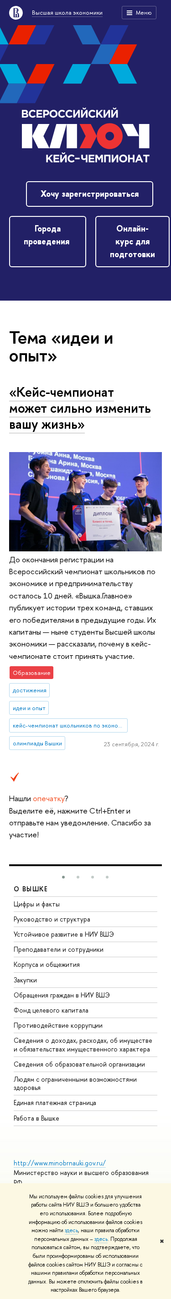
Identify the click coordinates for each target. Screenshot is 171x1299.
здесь (71, 1230)
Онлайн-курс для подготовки (132, 241)
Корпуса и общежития (47, 964)
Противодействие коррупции (58, 1025)
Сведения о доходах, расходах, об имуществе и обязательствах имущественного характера (83, 1044)
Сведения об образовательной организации (79, 1064)
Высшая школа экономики (67, 12)
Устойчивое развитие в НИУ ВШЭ (64, 934)
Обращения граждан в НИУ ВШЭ (62, 995)
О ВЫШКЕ (31, 888)
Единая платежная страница (55, 1102)
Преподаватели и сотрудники (59, 949)
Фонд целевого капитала (51, 1010)
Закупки (25, 980)
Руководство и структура (52, 919)
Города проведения (48, 235)
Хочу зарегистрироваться (90, 193)
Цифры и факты (37, 904)
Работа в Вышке (36, 1118)
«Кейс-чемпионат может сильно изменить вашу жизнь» (80, 407)
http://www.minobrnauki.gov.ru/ (60, 1163)
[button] (63, 877)
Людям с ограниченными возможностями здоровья (75, 1083)
